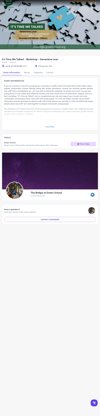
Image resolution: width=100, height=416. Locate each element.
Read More (50, 127)
